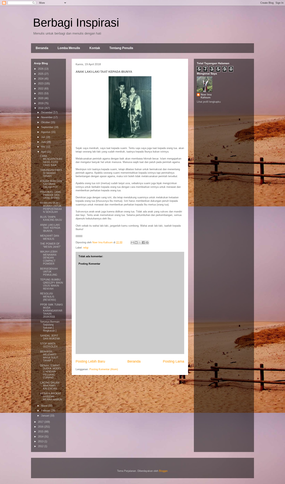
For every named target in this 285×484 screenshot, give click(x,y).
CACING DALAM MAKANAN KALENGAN (49, 385)
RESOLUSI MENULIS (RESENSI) (48, 296)
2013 (41, 441)
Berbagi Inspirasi (76, 22)
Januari (45, 415)
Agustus (46, 132)
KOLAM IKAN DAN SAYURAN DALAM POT (51, 184)
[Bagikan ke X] (140, 242)
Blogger (163, 470)
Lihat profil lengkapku (209, 101)
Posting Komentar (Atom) (103, 369)
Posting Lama (173, 361)
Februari (46, 410)
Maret (44, 405)
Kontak (94, 48)
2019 (41, 103)
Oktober (46, 122)
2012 (41, 446)
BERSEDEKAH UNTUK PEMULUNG (49, 271)
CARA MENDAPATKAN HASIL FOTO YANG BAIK (51, 161)
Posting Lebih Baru (90, 361)
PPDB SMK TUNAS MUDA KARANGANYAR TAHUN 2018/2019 (51, 310)
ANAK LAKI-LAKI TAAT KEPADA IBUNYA (50, 227)
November (47, 117)
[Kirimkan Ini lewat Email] (132, 242)
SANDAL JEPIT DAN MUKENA (50, 337)
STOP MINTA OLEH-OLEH (48, 345)
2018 (41, 108)
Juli (43, 137)
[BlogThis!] (136, 242)
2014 (41, 436)
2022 (41, 88)
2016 (41, 426)
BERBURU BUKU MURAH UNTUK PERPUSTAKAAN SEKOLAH (51, 208)
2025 (41, 73)
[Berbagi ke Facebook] (143, 242)
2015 (41, 431)
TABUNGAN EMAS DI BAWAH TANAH (51, 173)
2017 (41, 421)
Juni (44, 141)
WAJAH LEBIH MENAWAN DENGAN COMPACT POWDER (48, 257)
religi (85, 247)
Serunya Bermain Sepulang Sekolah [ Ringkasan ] (50, 326)
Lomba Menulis (69, 48)
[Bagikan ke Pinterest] (147, 242)
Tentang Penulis (121, 48)
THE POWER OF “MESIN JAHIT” (50, 245)
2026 (41, 68)
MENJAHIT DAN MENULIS (49, 237)
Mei (43, 146)
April (44, 151)
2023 (41, 83)
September (47, 127)
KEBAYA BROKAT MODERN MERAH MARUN (51, 396)
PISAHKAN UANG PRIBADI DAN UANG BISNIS (50, 194)
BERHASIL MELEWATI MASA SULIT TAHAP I (49, 356)
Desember (47, 112)
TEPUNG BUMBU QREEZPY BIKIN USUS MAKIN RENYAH (51, 284)
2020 (41, 98)
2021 (41, 93)
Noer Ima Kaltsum (206, 96)
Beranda (42, 48)
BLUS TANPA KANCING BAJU (51, 219)
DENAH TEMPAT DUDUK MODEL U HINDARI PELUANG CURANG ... (50, 371)
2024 (41, 78)
